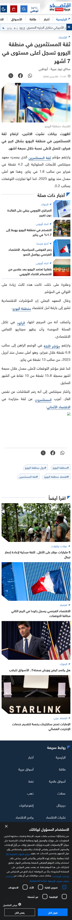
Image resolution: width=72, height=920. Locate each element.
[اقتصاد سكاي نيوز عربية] (56, 8)
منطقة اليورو (21, 308)
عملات (61, 793)
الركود (21, 322)
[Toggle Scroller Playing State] (69, 27)
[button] (34, 9)
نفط (31, 781)
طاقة (62, 769)
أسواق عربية (26, 769)
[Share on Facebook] (20, 76)
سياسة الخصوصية (38, 880)
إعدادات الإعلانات (61, 876)
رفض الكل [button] (20, 912)
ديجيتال (61, 805)
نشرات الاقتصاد (56, 817)
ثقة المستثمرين (40, 157)
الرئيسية (61, 18)
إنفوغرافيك (26, 805)
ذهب (30, 793)
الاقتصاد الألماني (58, 406)
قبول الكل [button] (52, 912)
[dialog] (36, 871)
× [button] (6, 826)
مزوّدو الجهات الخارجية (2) (18, 854)
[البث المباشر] (13, 8)
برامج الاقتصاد (24, 817)
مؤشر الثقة (52, 345)
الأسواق (16, 18)
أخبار (31, 757)
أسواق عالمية (57, 781)
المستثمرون (43, 399)
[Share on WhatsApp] (30, 76)
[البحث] (23, 8)
